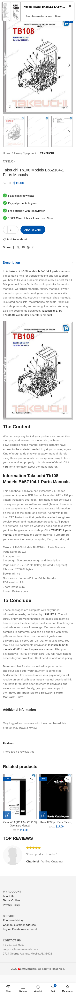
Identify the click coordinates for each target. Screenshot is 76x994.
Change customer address (19, 924)
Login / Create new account (20, 929)
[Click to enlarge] (10, 106)
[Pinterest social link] (28, 247)
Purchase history (13, 920)
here (6, 466)
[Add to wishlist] (31, 779)
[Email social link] (23, 247)
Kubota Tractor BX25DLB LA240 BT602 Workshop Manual (45, 6)
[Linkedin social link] (33, 247)
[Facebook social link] (13, 247)
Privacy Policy (11, 904)
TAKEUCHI (47, 153)
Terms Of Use (11, 900)
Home (6, 153)
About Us (8, 896)
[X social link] (18, 247)
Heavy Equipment (25, 153)
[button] (7, 815)
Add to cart (33, 229)
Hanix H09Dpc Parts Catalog (56, 822)
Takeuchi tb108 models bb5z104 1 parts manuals (39, 271)
